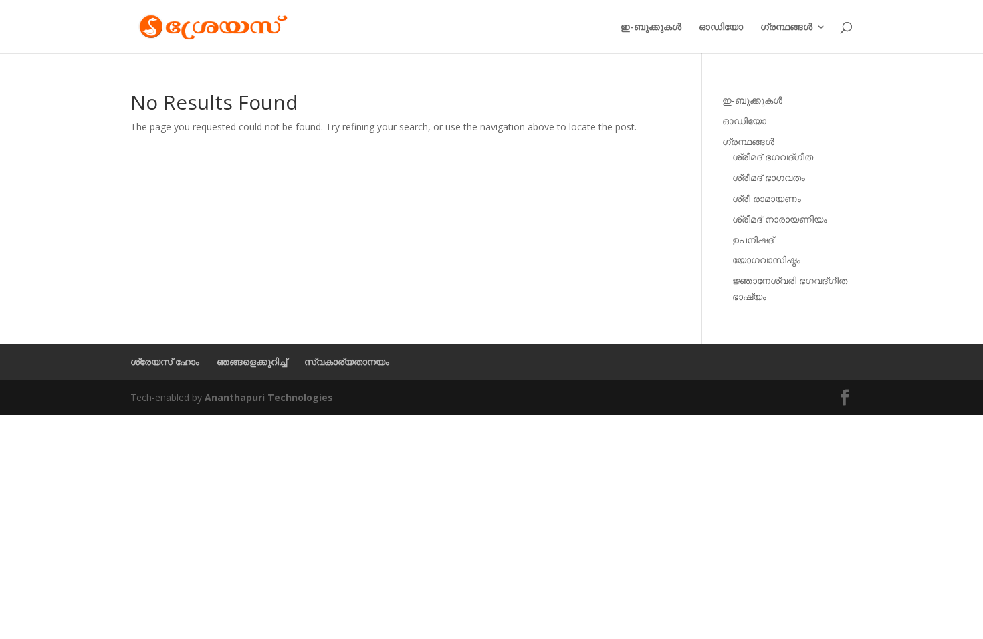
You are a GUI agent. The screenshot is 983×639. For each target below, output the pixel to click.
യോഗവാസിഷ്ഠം (766, 259)
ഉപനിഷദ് (753, 239)
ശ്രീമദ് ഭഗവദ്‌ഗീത (772, 156)
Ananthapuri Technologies (269, 397)
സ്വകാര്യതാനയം (346, 361)
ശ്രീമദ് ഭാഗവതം (768, 177)
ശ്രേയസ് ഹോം (164, 361)
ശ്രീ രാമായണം (766, 198)
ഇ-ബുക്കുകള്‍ (651, 27)
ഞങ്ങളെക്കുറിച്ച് (252, 361)
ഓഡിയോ (721, 27)
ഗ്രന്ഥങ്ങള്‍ (786, 27)
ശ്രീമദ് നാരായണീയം (779, 219)
